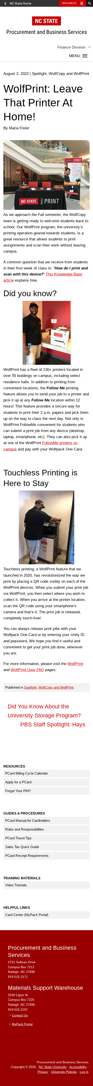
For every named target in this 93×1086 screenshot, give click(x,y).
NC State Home (20, 3)
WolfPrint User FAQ (27, 670)
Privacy (43, 1072)
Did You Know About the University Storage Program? (44, 711)
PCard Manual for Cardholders (27, 820)
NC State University (53, 1067)
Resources (69, 3)
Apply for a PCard (18, 782)
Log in (84, 1072)
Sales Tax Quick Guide (22, 847)
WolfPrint (75, 664)
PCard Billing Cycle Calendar (26, 773)
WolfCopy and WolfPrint (55, 687)
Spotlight (30, 687)
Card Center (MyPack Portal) (26, 915)
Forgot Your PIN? (18, 791)
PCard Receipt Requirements (27, 856)
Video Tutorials (16, 885)
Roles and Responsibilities (24, 829)
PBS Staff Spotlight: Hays (52, 724)
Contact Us (20, 1015)
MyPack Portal (22, 1024)
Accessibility (77, 1067)
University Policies (64, 1072)
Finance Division (71, 47)
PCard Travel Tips (18, 838)
